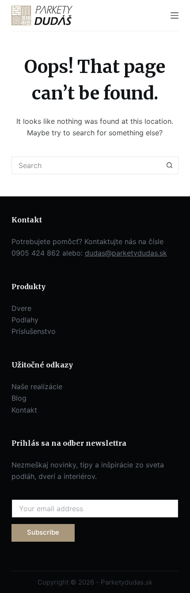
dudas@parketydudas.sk (126, 253)
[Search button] (170, 165)
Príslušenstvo (33, 331)
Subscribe (43, 532)
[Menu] (175, 15)
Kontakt (24, 410)
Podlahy (24, 319)
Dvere (21, 308)
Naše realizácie (36, 386)
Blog (19, 398)
